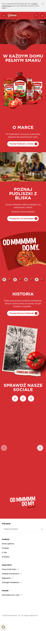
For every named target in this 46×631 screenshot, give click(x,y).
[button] (3, 15)
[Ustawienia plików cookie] (3, 627)
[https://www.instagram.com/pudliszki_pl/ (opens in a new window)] (23, 398)
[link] (23, 42)
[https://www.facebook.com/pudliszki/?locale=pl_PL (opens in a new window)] (31, 398)
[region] (23, 444)
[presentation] (40, 448)
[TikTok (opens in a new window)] (15, 398)
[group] (23, 444)
